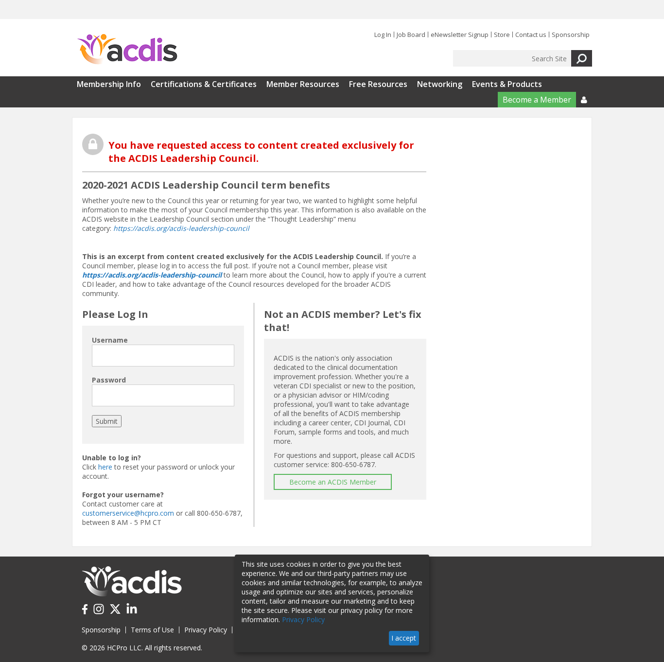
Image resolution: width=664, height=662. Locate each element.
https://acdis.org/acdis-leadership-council (181, 228)
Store (502, 34)
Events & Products (507, 84)
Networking (439, 84)
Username (110, 340)
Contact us (530, 34)
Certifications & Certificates (204, 84)
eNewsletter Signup (460, 34)
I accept (403, 638)
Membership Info (109, 84)
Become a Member (537, 99)
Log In (382, 34)
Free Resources (378, 84)
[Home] (127, 50)
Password (109, 379)
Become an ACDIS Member (332, 482)
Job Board (411, 34)
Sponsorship (571, 34)
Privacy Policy (205, 629)
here (105, 466)
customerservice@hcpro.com (128, 513)
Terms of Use (152, 629)
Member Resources (302, 84)
